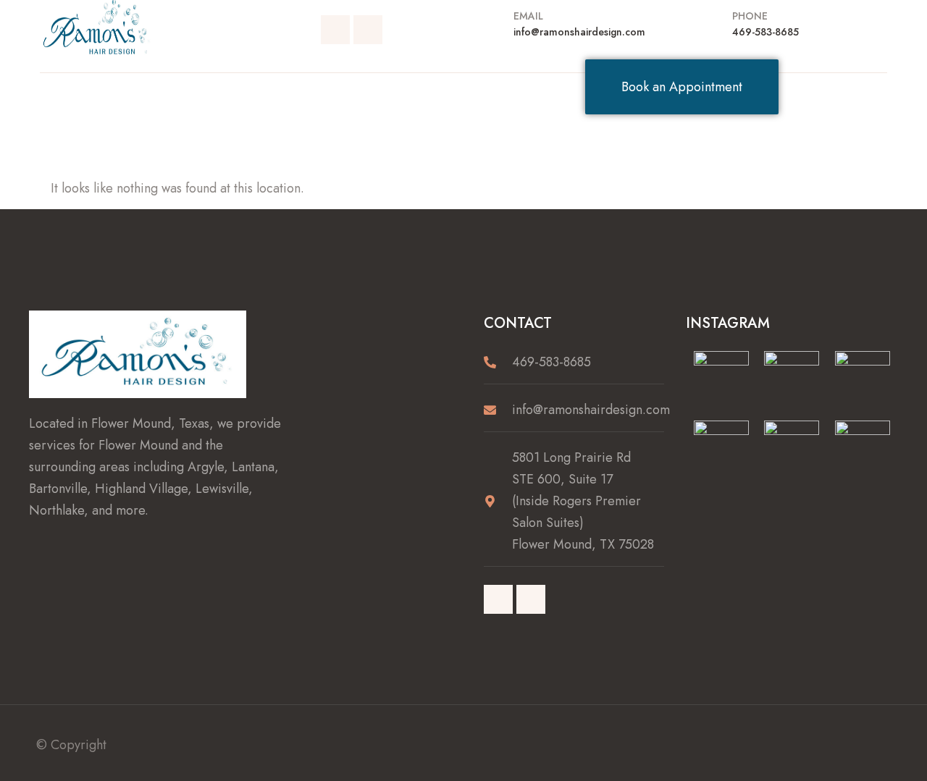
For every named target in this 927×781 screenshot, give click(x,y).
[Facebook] (335, 29)
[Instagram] (367, 29)
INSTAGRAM (728, 323)
